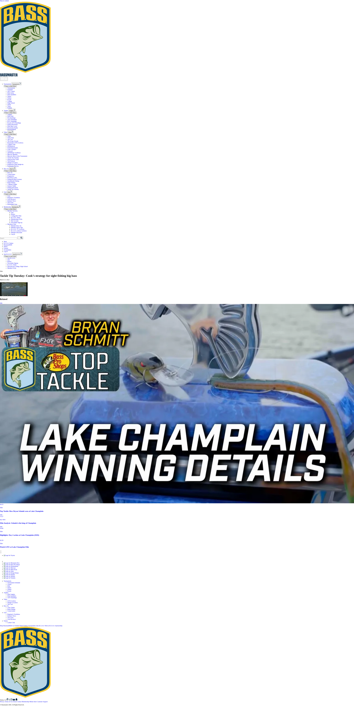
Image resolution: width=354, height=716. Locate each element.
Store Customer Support (41, 701)
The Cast (10, 139)
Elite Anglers (11, 594)
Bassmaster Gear (12, 204)
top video (2, 519)
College (9, 101)
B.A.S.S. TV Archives (17, 229)
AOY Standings (12, 119)
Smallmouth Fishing (13, 181)
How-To (6, 169)
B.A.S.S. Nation (8, 243)
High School (11, 103)
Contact (19, 701)
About (15, 701)
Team (9, 106)
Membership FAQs (16, 219)
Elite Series (10, 93)
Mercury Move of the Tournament (17, 156)
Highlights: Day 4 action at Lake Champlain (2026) (19, 535)
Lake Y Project (11, 149)
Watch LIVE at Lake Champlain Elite (14, 547)
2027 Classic (11, 91)
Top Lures (10, 202)
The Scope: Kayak (12, 141)
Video (5, 132)
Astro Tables (11, 607)
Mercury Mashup (12, 154)
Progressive (10, 176)
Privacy (2, 701)
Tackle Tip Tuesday (13, 158)
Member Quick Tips (17, 227)
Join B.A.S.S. (8, 254)
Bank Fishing (11, 182)
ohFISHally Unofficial (13, 153)
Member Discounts (16, 232)
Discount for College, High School (17, 266)
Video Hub (10, 138)
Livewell (10, 151)
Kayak (9, 99)
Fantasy (6, 248)
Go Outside (15, 625)
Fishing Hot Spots (12, 187)
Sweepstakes (7, 250)
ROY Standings (12, 121)
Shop (5, 241)
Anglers (6, 110)
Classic (9, 584)
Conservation (11, 174)
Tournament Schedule (13, 582)
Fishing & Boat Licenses (14, 179)
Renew (13, 214)
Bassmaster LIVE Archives (15, 143)
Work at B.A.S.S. (50, 625)
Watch (5, 246)
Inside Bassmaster (12, 148)
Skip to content (4, 1)
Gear (5, 192)
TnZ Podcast (11, 161)
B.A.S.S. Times (15, 217)
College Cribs (11, 144)
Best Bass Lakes (12, 177)
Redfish (9, 108)
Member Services (12, 211)
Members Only (11, 224)
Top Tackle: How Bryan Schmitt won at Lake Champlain (21, 511)
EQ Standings (11, 118)
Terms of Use (9, 701)
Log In (13, 234)
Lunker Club (11, 622)
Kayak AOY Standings (14, 123)
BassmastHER (11, 129)
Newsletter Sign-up (16, 222)
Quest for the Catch (13, 159)
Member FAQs (11, 268)
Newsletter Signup (12, 263)
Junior (9, 104)
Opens (9, 96)
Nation (9, 98)
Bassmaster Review (13, 166)
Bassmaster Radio (12, 128)
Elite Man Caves (12, 126)
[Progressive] (27, 561)
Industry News (11, 201)
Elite (1, 507)
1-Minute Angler (12, 184)
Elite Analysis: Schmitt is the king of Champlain (18, 523)
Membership (7, 207)
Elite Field (10, 116)
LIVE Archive (11, 601)
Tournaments (7, 84)
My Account (14, 221)
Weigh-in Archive (12, 163)
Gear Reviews (11, 199)
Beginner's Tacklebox (13, 197)
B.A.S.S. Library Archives (19, 231)
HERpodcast (11, 146)
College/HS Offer (16, 216)
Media (31, 701)
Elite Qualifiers (11, 94)
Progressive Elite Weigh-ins (15, 164)
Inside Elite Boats (12, 124)
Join (12, 212)
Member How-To (16, 226)
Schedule (10, 89)
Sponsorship (58, 625)
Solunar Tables (11, 186)
